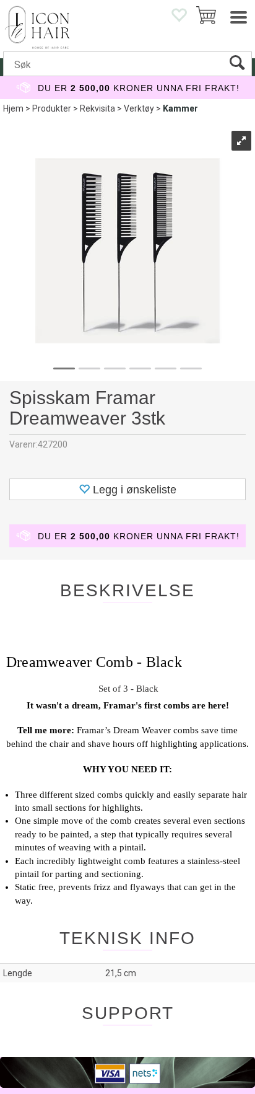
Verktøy (139, 108)
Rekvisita (97, 108)
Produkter (51, 108)
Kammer (180, 108)
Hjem (13, 108)
